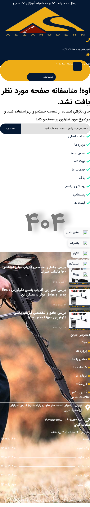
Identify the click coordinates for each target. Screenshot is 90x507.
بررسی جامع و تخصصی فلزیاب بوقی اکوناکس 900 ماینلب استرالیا (34, 269)
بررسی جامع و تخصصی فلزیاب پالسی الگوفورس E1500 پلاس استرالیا (40, 315)
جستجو (10, 128)
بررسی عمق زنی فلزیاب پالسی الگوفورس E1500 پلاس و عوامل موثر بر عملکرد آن (34, 292)
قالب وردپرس (57, 500)
